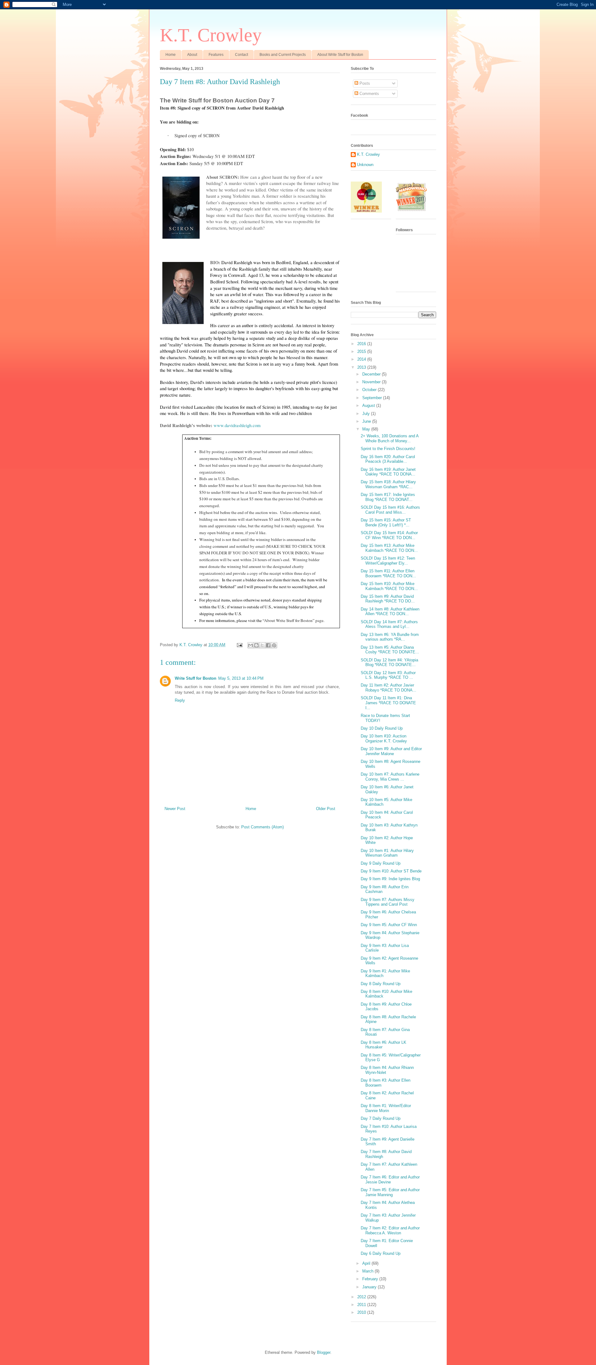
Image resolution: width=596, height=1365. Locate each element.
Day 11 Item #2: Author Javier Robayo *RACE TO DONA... (388, 687)
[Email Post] (239, 644)
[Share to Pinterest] (274, 645)
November (372, 382)
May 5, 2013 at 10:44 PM (241, 678)
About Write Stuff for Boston (340, 54)
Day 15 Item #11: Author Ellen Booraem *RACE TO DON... (388, 573)
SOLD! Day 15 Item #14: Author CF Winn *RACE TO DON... (389, 535)
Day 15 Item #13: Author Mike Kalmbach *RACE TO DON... (389, 548)
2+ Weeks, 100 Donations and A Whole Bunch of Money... (389, 438)
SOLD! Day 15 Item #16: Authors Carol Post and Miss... (390, 510)
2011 (362, 1304)
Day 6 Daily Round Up (380, 1253)
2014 (362, 359)
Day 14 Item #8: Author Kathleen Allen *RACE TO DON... (390, 611)
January (370, 1287)
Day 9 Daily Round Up (380, 863)
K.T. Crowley (211, 35)
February (370, 1279)
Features (216, 54)
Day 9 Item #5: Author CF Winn (389, 924)
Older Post (325, 808)
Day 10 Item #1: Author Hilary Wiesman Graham (387, 853)
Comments (368, 93)
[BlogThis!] (256, 645)
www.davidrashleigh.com (237, 425)
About (192, 54)
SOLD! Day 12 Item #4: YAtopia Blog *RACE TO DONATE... (389, 662)
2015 (362, 351)
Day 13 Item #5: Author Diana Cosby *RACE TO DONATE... (390, 650)
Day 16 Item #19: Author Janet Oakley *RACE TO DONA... (388, 472)
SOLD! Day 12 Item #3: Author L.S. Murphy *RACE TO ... (388, 675)
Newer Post (175, 808)
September (372, 397)
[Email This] (250, 645)
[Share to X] (262, 645)
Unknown (365, 164)
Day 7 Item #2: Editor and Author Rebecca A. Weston (390, 1230)
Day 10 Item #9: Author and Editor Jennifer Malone (391, 751)
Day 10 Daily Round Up (382, 728)
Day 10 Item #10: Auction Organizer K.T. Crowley (384, 738)
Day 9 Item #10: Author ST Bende (391, 871)
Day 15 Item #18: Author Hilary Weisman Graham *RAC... (388, 484)
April (367, 1263)
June (367, 421)
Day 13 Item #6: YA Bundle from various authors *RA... (390, 637)
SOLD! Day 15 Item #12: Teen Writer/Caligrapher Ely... (388, 560)
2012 (362, 1297)
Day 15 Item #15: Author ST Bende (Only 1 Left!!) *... (386, 522)
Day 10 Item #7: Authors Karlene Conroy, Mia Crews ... (390, 777)
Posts (364, 83)
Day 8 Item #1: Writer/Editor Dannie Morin (386, 1108)
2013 (362, 367)
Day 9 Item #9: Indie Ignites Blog (390, 878)
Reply (180, 700)
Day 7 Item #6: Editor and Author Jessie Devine (390, 1179)
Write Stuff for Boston (195, 678)
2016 (362, 343)
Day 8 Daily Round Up (380, 983)
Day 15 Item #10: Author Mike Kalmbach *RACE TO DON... (389, 586)
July (366, 413)
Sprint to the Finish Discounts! (388, 448)
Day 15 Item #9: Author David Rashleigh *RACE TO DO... (388, 599)
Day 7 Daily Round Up (380, 1118)
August (369, 405)
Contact (241, 54)
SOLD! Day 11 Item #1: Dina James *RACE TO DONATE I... (388, 703)
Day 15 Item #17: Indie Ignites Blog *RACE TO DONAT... (388, 497)
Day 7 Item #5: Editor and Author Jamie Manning (390, 1192)
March (368, 1271)
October (370, 389)
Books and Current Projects (283, 54)
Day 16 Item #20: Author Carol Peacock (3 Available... (388, 459)
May (366, 429)
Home (170, 54)
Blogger (323, 1352)
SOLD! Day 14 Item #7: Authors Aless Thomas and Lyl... (389, 624)
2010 (362, 1312)
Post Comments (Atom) (262, 827)
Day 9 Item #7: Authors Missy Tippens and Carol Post (387, 902)
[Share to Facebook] (268, 645)
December (372, 374)
